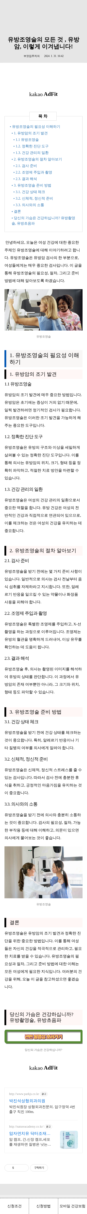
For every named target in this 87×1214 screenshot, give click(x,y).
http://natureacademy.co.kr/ (26, 1126)
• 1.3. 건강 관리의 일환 (31, 153)
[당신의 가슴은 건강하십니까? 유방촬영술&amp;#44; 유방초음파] (43, 1043)
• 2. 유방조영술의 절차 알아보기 (37, 159)
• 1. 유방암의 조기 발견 (30, 133)
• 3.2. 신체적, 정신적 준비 (33, 198)
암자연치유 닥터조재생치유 (29, 1133)
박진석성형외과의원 (27, 1101)
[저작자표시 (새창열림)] (50, 1168)
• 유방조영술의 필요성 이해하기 (35, 126)
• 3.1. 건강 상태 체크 (29, 192)
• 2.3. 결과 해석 (25, 179)
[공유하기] (18, 1167)
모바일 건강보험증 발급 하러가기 (72, 1209)
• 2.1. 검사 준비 (25, 166)
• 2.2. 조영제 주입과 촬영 (32, 172)
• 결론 (16, 211)
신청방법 (43, 1206)
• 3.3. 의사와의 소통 (28, 205)
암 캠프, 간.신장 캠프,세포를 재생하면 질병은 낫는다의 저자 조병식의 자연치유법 (30, 1142)
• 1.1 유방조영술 (26, 140)
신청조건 (14, 1206)
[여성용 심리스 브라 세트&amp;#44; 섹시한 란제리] (43, 329)
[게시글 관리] (24, 1167)
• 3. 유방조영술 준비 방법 (31, 185)
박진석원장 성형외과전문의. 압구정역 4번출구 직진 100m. (42, 1109)
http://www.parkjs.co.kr (24, 1094)
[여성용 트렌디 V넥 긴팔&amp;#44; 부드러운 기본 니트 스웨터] (43, 897)
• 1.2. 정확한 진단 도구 (31, 146)
